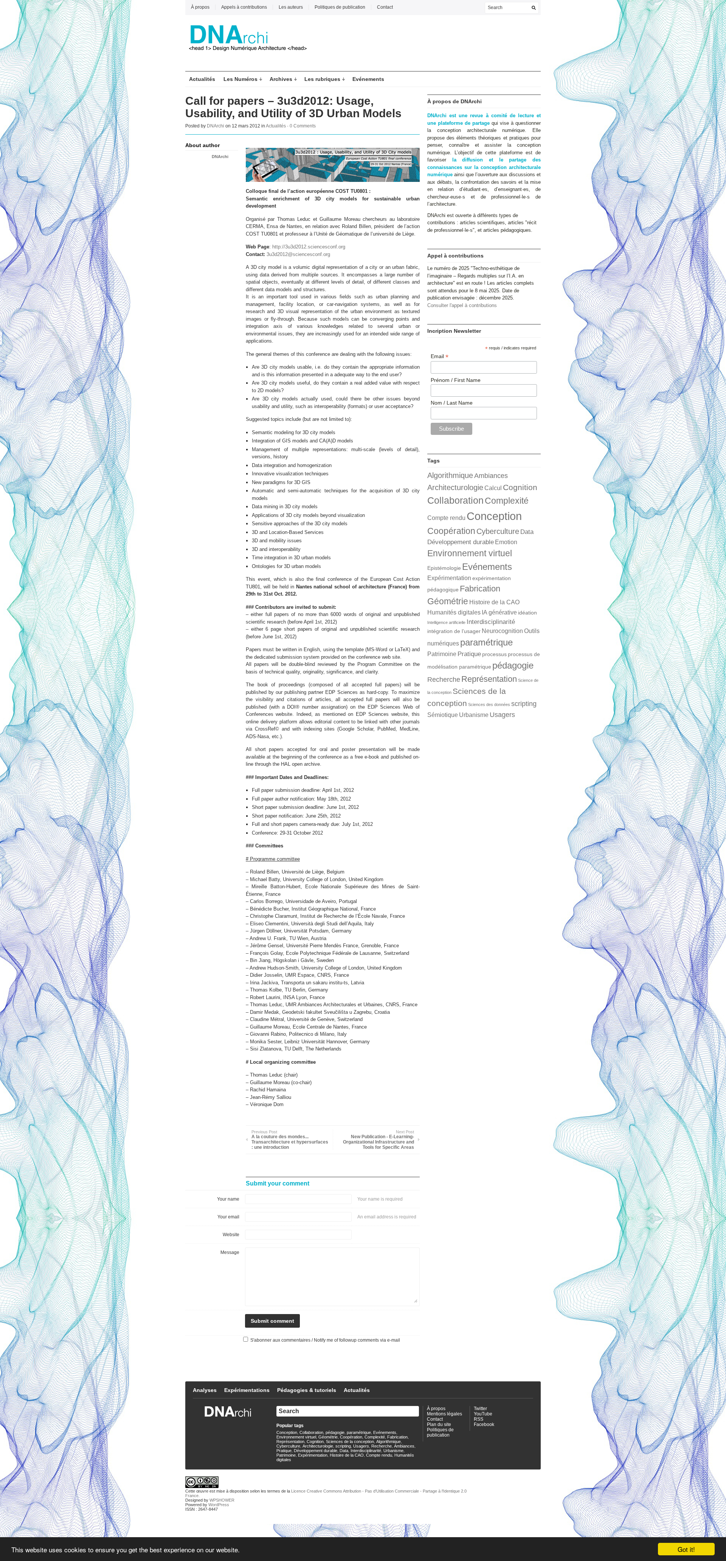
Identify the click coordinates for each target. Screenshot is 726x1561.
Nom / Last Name (452, 403)
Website (231, 1234)
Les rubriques (322, 79)
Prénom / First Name (456, 380)
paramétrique (486, 642)
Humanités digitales (454, 612)
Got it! (686, 1549)
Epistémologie (444, 568)
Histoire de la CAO (494, 602)
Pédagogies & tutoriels (306, 1390)
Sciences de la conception (350, 1441)
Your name (228, 1199)
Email (439, 356)
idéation (527, 613)
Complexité (507, 501)
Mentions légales (444, 1414)
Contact (385, 7)
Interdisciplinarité (491, 621)
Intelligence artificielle (446, 622)
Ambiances (491, 475)
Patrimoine (441, 654)
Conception (494, 516)
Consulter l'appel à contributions (462, 305)
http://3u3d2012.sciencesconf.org (308, 247)
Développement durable (460, 542)
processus (494, 654)
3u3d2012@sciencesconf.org (298, 254)
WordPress (218, 1504)
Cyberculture (497, 531)
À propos (200, 7)
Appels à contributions (244, 7)
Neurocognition (502, 631)
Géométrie (447, 601)
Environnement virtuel (469, 553)
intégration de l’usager (454, 631)
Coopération (451, 531)
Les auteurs (291, 7)
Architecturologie (455, 487)
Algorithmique (450, 475)
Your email (228, 1217)
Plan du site (439, 1424)
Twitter (480, 1408)
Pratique (469, 654)
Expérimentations (247, 1390)
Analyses (205, 1390)
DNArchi (215, 126)
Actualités (202, 79)
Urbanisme (474, 715)
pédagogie (513, 665)
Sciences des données (489, 704)
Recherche (443, 679)
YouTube (483, 1414)
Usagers (502, 714)
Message (229, 1252)
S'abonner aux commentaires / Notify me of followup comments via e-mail (325, 1340)
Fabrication (480, 588)
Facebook (484, 1424)
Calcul (493, 488)
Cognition (520, 487)
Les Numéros (240, 79)
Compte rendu (446, 518)
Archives (281, 79)
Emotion (506, 542)
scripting (524, 704)
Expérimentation (449, 578)
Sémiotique (442, 715)
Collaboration (455, 500)
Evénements (368, 79)
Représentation (489, 679)
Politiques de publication (340, 7)
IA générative (499, 612)
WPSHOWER (221, 1500)
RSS (478, 1419)
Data (527, 531)
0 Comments (303, 126)
